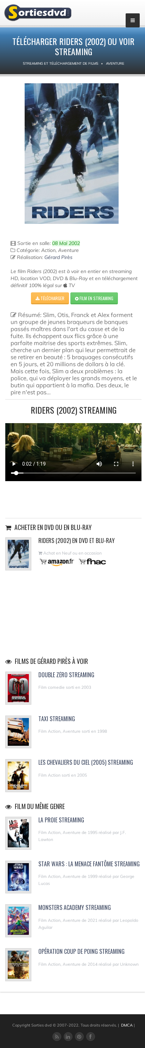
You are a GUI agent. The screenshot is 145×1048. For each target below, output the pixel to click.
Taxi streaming (56, 718)
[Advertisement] (73, 498)
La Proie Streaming (61, 820)
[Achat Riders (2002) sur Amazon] (57, 561)
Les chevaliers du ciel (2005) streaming (85, 762)
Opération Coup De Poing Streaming (81, 951)
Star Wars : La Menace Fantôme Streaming (89, 864)
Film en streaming (95, 298)
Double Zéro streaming (66, 675)
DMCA (127, 1025)
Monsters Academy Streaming (74, 907)
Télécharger (51, 298)
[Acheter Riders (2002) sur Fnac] (92, 561)
